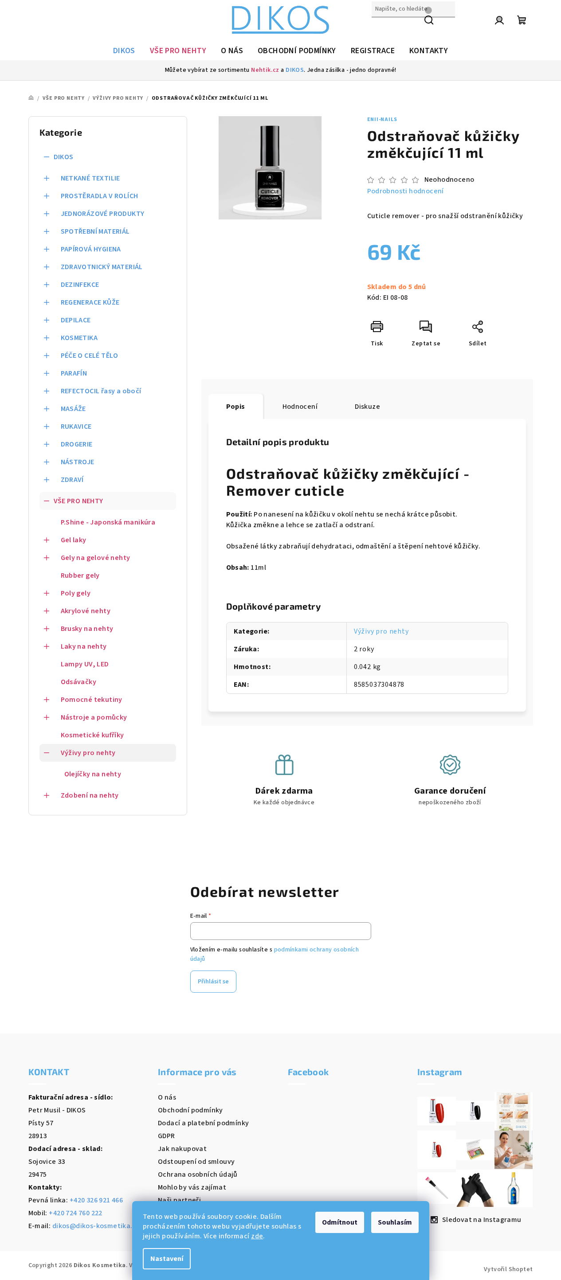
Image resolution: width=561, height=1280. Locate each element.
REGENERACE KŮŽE (90, 302)
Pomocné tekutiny (91, 700)
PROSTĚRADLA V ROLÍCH (99, 196)
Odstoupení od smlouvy (196, 1161)
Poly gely (76, 593)
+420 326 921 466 (96, 1200)
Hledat (383, 28)
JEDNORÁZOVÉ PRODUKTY (103, 214)
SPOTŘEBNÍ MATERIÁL (95, 231)
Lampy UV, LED (85, 664)
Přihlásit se (213, 981)
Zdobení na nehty (90, 795)
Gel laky (73, 540)
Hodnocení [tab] (300, 406)
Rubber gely (80, 575)
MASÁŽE (73, 409)
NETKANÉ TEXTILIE (90, 178)
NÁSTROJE (77, 462)
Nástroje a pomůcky (94, 717)
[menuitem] (124, 51)
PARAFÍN (74, 373)
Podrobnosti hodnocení (405, 191)
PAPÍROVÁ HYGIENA (91, 249)
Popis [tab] (235, 406)
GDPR (166, 1136)
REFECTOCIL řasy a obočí (101, 391)
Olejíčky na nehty (93, 774)
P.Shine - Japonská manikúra (108, 522)
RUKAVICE (76, 426)
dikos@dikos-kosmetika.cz (96, 1226)
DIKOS (295, 70)
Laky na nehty (84, 646)
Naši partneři (179, 1200)
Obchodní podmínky (190, 1110)
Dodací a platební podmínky (203, 1123)
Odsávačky (79, 682)
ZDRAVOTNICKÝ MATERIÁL (102, 267)
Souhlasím (395, 1222)
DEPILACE (76, 320)
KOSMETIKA (79, 338)
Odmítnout (339, 1222)
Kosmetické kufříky (92, 735)
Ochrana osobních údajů (198, 1174)
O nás (167, 1097)
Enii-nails (382, 119)
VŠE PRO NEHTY (78, 501)
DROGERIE (77, 444)
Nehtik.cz (265, 70)
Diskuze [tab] (367, 406)
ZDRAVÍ (72, 480)
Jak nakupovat (182, 1149)
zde (257, 1236)
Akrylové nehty (86, 611)
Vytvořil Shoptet (508, 1269)
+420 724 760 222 (75, 1213)
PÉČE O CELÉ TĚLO (89, 355)
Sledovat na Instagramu (482, 1220)
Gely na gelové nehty (95, 558)
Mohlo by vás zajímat (192, 1187)
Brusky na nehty (87, 629)
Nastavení (166, 1259)
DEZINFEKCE (80, 285)
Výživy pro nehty (88, 753)
